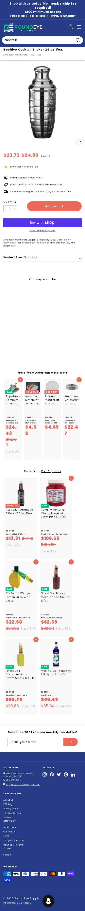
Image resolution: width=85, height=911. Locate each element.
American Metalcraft (15, 54)
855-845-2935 (13, 780)
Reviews (7, 817)
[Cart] (70, 27)
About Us (8, 799)
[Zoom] (79, 140)
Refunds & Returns (13, 844)
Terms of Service (12, 813)
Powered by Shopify (17, 903)
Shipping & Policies (13, 840)
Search (7, 854)
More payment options (43, 230)
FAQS (5, 836)
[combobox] (42, 40)
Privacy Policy (10, 808)
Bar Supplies (51, 471)
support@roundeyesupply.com (23, 784)
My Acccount (10, 827)
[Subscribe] (70, 742)
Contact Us (9, 831)
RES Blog (7, 804)
